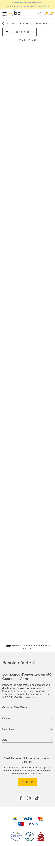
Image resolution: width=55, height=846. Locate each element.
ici (33, 697)
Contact (6, 718)
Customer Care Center (15, 707)
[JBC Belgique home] (15, 13)
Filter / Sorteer (21, 32)
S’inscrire (27, 782)
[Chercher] (40, 13)
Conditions (8, 729)
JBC (4, 739)
